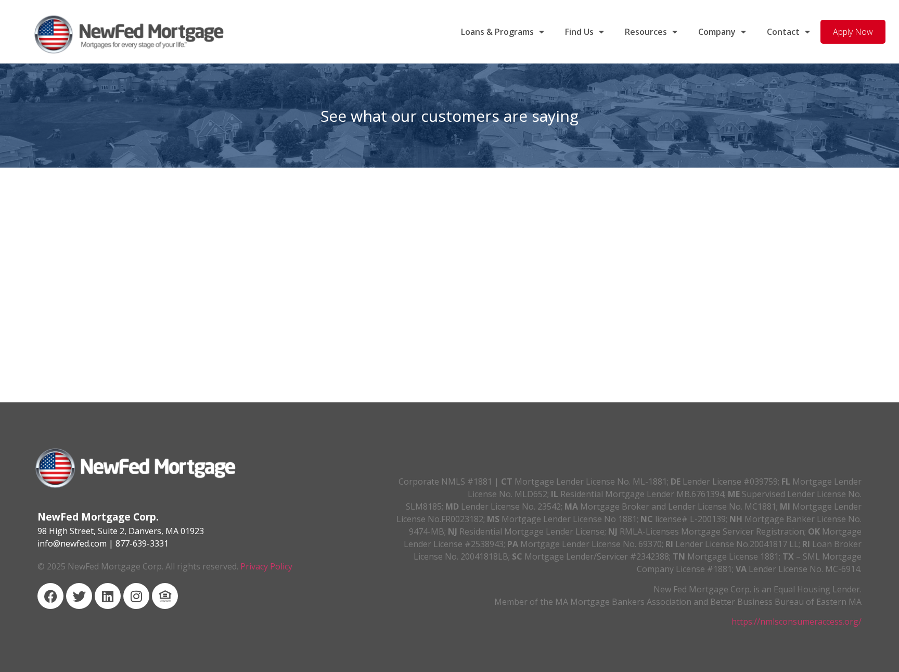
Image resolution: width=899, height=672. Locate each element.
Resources (646, 31)
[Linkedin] (108, 596)
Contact (783, 31)
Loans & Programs (497, 31)
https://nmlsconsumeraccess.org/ (796, 621)
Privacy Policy (266, 566)
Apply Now (853, 31)
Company (717, 31)
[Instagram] (136, 596)
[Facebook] (50, 596)
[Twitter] (79, 596)
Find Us (579, 31)
